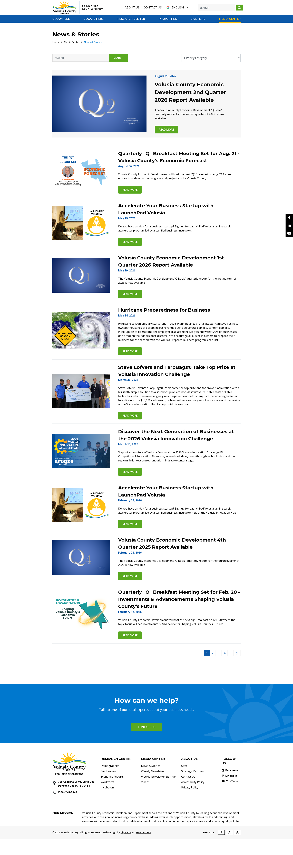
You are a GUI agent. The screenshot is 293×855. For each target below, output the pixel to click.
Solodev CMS (143, 832)
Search (118, 58)
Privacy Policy (189, 787)
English (177, 7)
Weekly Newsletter (153, 771)
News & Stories (150, 766)
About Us (132, 7)
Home (56, 42)
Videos (145, 782)
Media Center (72, 42)
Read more (166, 129)
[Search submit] (239, 7)
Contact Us (153, 7)
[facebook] (289, 217)
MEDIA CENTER (153, 759)
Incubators (108, 787)
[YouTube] (289, 233)
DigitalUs (126, 832)
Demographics (110, 766)
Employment (109, 771)
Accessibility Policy (192, 782)
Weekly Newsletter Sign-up (158, 776)
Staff (184, 766)
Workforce (107, 782)
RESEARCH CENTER (116, 759)
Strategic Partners (192, 771)
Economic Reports (112, 776)
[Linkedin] (289, 225)
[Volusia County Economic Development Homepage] (77, 7)
